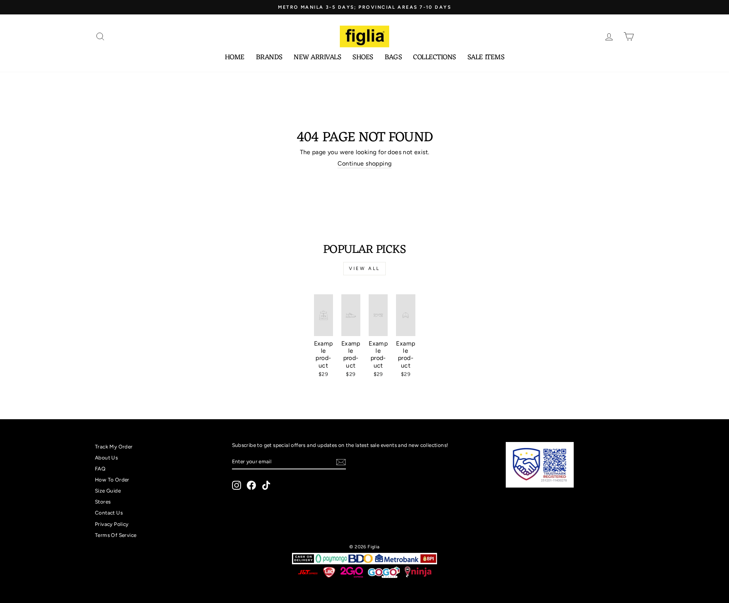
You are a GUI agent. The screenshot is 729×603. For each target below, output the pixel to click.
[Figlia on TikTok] (266, 485)
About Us (106, 458)
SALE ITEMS (485, 57)
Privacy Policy (112, 524)
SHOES (362, 57)
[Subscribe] (341, 462)
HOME (235, 57)
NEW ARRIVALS (317, 57)
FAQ (100, 469)
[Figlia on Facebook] (251, 485)
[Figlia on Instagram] (236, 485)
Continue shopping (365, 163)
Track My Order (114, 447)
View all (364, 268)
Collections (434, 57)
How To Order (112, 480)
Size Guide (108, 491)
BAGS (393, 57)
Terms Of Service (115, 535)
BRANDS (269, 57)
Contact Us (109, 513)
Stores (102, 502)
